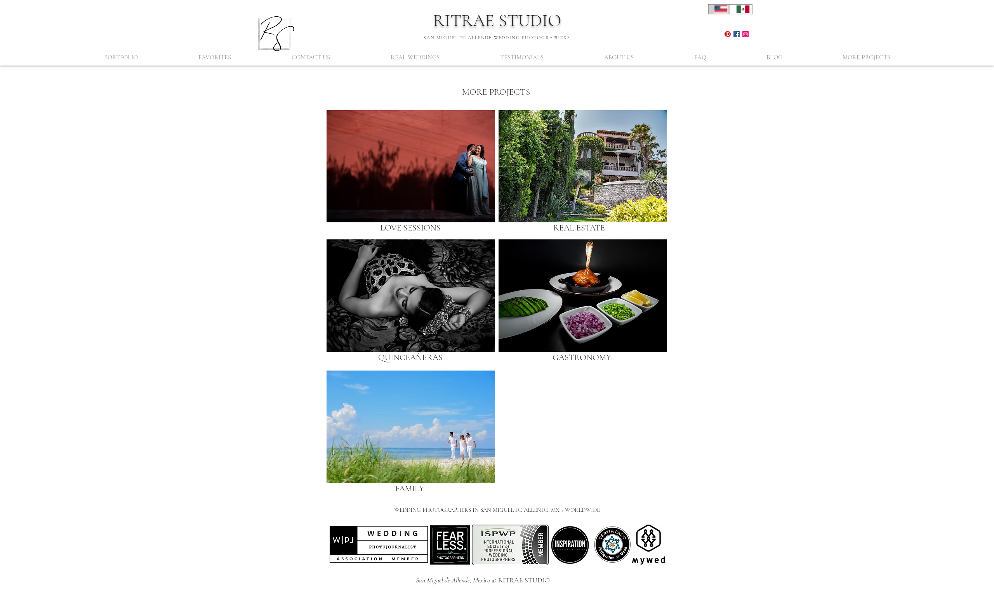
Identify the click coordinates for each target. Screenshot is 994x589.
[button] (121, 57)
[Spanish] (741, 9)
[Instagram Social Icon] (745, 34)
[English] (719, 9)
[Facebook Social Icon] (736, 34)
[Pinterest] (728, 34)
